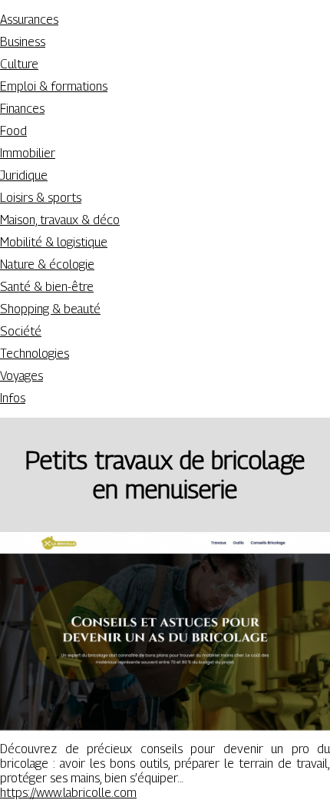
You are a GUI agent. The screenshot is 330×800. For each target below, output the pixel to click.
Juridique (24, 175)
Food (13, 131)
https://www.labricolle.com (68, 792)
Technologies (34, 353)
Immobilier (27, 153)
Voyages (21, 376)
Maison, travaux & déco (60, 220)
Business (22, 42)
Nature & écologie (47, 264)
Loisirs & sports (40, 197)
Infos (12, 398)
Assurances (29, 19)
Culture (19, 64)
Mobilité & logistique (53, 242)
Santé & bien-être (47, 286)
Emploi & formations (53, 86)
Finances (22, 108)
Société (20, 331)
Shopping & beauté (50, 309)
